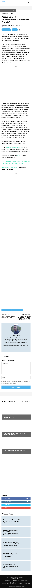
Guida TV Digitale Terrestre (15, 578)
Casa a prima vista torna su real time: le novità (15, 451)
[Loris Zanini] (3, 26)
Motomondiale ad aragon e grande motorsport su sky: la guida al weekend (10, 555)
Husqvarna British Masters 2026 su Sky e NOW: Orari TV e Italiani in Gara (11, 521)
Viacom (20, 310)
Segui (28, 501)
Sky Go (14, 310)
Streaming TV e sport (10, 582)
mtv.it (18, 155)
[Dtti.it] (10, 3)
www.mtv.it (4, 161)
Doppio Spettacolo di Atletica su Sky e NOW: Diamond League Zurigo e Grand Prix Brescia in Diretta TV (11, 532)
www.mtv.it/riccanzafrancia (14, 147)
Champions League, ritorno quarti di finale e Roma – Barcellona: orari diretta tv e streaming (24, 317)
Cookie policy (27, 583)
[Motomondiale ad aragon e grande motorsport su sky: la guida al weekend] (25, 554)
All (23, 401)
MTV (13, 10)
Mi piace (27, 498)
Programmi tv (8, 10)
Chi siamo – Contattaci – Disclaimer (9, 583)
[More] (19, 29)
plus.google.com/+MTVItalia (9, 167)
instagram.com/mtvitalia (16, 163)
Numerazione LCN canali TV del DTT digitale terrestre (15, 580)
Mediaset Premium (20, 582)
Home (2, 10)
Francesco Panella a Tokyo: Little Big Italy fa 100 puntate (15, 434)
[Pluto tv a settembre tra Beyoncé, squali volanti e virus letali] (25, 566)
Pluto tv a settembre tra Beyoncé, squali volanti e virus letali (10, 566)
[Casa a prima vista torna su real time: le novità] (16, 445)
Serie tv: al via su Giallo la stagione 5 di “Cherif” (8, 316)
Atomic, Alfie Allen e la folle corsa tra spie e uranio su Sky (15, 416)
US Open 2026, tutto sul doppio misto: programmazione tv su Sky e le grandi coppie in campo (11, 544)
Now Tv (6, 413)
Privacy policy (20, 583)
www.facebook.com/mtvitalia (16, 161)
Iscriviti (27, 508)
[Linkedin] (16, 349)
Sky (10, 310)
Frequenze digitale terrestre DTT (17, 577)
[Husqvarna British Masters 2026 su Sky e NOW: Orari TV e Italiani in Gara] (25, 521)
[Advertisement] (16, 83)
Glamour (4, 310)
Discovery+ (7, 430)
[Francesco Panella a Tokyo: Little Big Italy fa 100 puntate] (16, 428)
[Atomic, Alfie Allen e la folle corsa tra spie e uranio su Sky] (16, 411)
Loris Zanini (11, 25)
